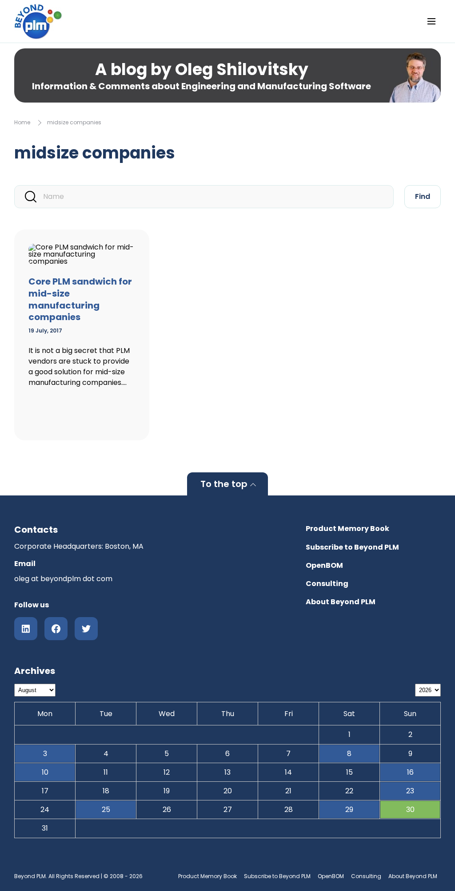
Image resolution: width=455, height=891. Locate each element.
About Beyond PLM (340, 602)
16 (410, 772)
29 (349, 809)
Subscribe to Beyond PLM (352, 547)
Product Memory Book (347, 528)
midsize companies (74, 122)
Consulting (327, 583)
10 (45, 772)
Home (22, 122)
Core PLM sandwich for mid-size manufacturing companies (80, 299)
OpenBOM (324, 565)
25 (106, 809)
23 (410, 791)
